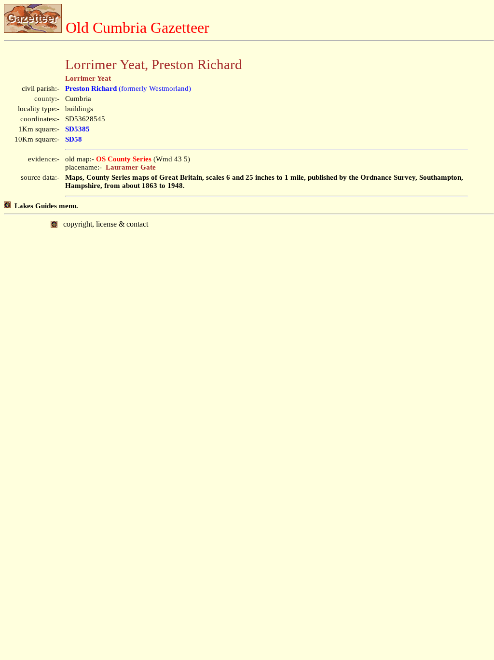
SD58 (73, 139)
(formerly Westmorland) (128, 88)
